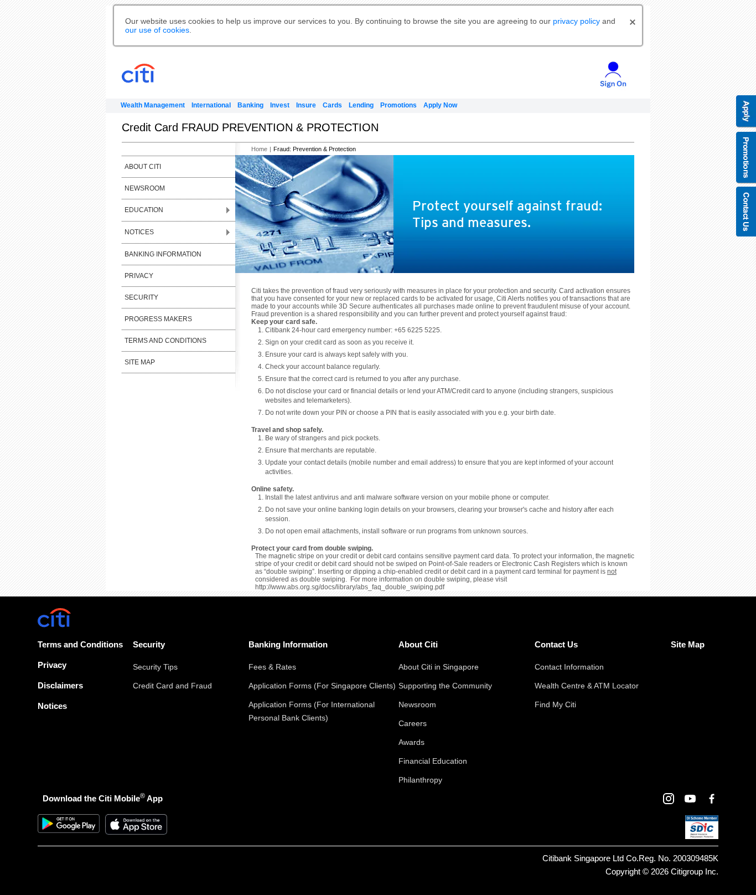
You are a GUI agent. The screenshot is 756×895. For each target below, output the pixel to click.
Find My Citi (555, 704)
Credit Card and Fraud (172, 685)
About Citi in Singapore (438, 666)
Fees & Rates (272, 666)
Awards (411, 742)
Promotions (398, 105)
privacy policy (576, 21)
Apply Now (440, 105)
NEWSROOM (145, 188)
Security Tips (155, 666)
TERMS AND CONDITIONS (165, 340)
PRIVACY (139, 276)
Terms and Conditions (80, 644)
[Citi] (158, 73)
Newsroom (417, 704)
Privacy (52, 665)
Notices (52, 706)
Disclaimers (60, 685)
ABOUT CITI (143, 167)
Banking (250, 105)
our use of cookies (157, 29)
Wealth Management (153, 105)
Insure (306, 105)
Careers (412, 723)
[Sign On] (609, 70)
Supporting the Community (445, 685)
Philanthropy (420, 779)
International (211, 105)
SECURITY (141, 297)
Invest (279, 105)
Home (259, 149)
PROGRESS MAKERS (158, 319)
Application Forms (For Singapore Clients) (322, 685)
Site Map (688, 644)
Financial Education (432, 761)
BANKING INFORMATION (163, 254)
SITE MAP (140, 362)
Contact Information (569, 666)
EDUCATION (144, 210)
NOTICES (139, 232)
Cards (332, 105)
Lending (361, 105)
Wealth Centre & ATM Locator (587, 685)
